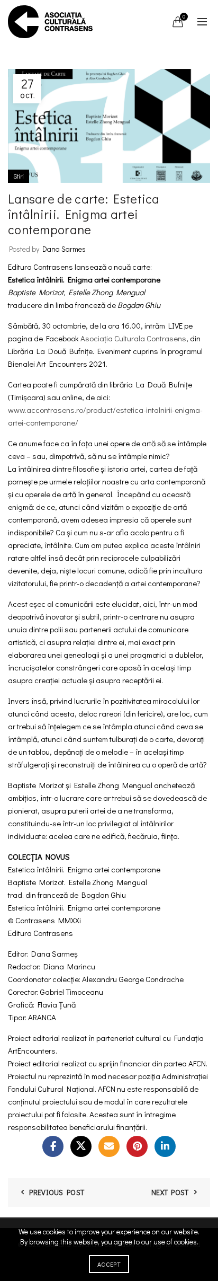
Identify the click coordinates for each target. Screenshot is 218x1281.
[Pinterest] (137, 1146)
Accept (109, 1264)
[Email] (109, 1146)
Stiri (18, 176)
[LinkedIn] (165, 1146)
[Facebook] (52, 1146)
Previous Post (56, 1192)
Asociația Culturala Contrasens (133, 338)
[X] (81, 1146)
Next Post (170, 1192)
